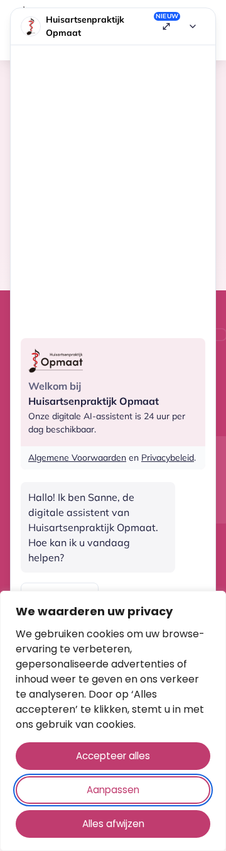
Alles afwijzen (113, 823)
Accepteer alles (113, 755)
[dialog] (113, 721)
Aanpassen (113, 789)
